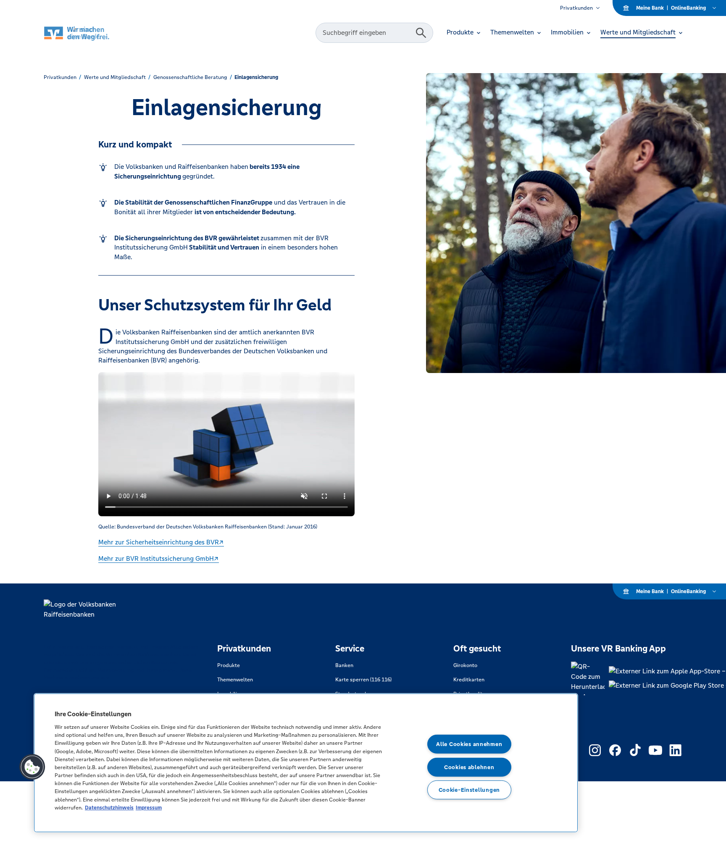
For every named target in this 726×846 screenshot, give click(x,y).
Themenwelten (235, 679)
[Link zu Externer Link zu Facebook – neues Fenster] (615, 750)
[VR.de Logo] (88, 33)
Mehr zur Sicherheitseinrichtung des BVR (158, 542)
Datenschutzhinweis (109, 807)
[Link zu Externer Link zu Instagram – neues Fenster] (595, 750)
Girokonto (465, 665)
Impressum (149, 807)
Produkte (228, 665)
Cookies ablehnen (469, 767)
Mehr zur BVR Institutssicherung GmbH (156, 558)
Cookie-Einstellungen (469, 789)
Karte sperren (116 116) (363, 679)
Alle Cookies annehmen (469, 744)
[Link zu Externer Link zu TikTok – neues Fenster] (635, 750)
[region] (306, 763)
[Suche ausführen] (421, 33)
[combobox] (367, 33)
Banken (344, 665)
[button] (32, 767)
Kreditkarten (468, 679)
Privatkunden (576, 8)
